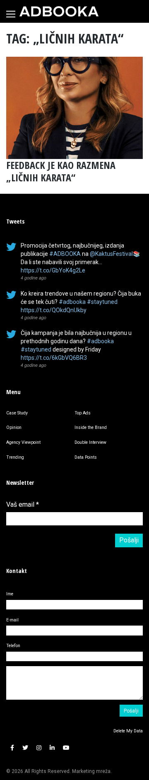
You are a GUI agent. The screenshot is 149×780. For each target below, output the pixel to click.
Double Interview (90, 442)
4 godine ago (33, 277)
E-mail (12, 620)
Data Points (85, 457)
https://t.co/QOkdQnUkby (54, 310)
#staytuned (102, 302)
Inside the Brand (90, 427)
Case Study (17, 413)
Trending (15, 457)
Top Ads (82, 413)
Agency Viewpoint (23, 442)
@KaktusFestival (111, 253)
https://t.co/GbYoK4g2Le (53, 270)
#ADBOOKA (65, 253)
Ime (9, 594)
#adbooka (72, 302)
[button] (12, 748)
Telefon (13, 645)
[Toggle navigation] (10, 14)
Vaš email (22, 504)
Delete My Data (128, 731)
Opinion (14, 427)
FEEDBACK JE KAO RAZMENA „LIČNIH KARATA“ (60, 171)
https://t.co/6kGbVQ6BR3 (54, 357)
